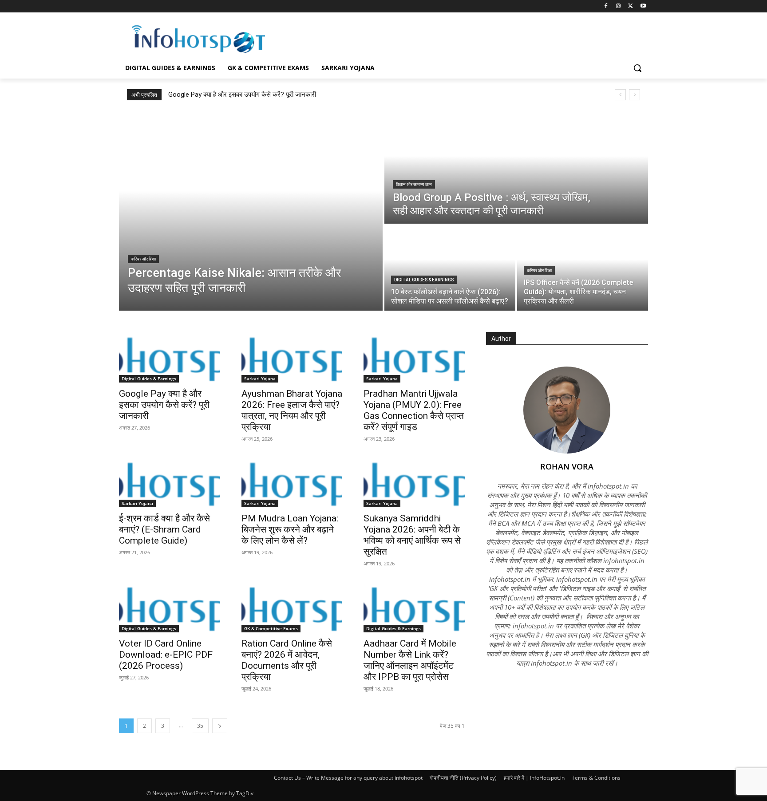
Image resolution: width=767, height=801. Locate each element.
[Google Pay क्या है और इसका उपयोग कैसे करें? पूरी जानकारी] (169, 357)
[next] (634, 94)
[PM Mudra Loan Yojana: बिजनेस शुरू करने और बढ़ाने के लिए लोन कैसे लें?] (292, 482)
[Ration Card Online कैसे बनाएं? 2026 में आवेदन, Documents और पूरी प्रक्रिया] (292, 607)
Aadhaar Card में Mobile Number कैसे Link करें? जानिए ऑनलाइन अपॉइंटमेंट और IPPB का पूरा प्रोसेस (410, 660)
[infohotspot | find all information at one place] (198, 39)
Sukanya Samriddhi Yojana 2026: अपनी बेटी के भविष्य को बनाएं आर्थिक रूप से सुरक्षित (412, 535)
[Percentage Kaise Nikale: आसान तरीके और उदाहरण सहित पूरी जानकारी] (251, 211)
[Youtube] (643, 6)
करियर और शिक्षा (143, 258)
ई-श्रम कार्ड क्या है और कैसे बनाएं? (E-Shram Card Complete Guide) (164, 529)
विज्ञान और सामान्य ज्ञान (414, 184)
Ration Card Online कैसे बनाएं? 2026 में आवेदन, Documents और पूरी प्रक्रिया (286, 660)
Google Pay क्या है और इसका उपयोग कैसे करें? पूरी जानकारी (242, 95)
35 (200, 726)
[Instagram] (618, 6)
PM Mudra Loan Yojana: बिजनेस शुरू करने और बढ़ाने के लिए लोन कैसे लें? (289, 529)
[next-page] (219, 725)
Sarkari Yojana (260, 378)
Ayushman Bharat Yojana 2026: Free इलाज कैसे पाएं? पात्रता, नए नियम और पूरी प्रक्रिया (291, 410)
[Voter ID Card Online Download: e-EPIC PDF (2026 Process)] (169, 607)
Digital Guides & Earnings (424, 279)
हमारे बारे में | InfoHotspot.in (534, 777)
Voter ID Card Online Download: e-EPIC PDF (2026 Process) (166, 654)
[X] (630, 6)
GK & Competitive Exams (271, 628)
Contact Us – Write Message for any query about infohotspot (348, 777)
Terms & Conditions (596, 777)
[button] (637, 68)
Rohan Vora (566, 466)
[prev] (620, 94)
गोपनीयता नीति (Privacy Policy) (463, 777)
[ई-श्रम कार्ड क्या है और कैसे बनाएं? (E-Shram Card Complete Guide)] (169, 482)
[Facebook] (606, 6)
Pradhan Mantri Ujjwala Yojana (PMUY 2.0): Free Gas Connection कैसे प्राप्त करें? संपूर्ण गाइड (414, 410)
